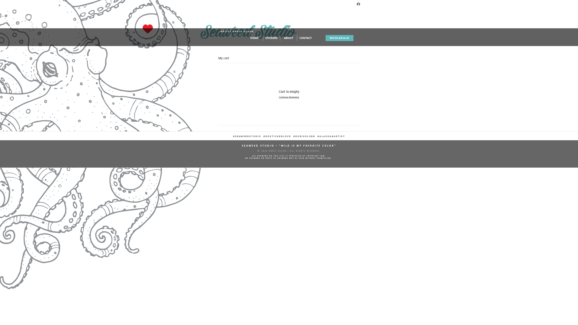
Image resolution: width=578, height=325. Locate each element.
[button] (357, 11)
